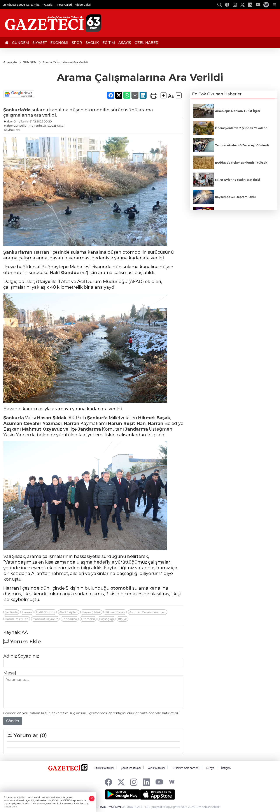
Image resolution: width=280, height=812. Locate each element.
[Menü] (274, 4)
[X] (121, 782)
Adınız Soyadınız (21, 656)
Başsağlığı (106, 619)
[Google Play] (122, 794)
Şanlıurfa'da (17, 109)
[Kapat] (91, 798)
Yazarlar (48, 4)
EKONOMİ (59, 43)
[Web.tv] (266, 4)
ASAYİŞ (124, 43)
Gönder (12, 721)
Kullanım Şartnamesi (185, 768)
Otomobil (88, 619)
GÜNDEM (20, 43)
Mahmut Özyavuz (42, 429)
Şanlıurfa (13, 417)
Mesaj (9, 673)
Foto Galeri (64, 4)
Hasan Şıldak (51, 417)
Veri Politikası (156, 768)
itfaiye (43, 281)
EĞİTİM (108, 43)
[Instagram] (134, 782)
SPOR (77, 43)
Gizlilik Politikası (103, 768)
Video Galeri (83, 4)
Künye (210, 768)
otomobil (120, 588)
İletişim (226, 768)
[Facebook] (108, 782)
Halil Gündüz (64, 272)
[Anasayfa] (6, 42)
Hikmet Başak (154, 417)
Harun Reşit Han (127, 423)
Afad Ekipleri (68, 612)
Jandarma (89, 429)
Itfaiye (122, 619)
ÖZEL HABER (146, 43)
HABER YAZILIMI (110, 807)
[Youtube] (159, 782)
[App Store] (157, 794)
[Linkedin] (146, 782)
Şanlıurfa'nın (17, 252)
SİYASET (39, 43)
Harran (41, 252)
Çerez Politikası (131, 768)
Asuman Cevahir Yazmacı (32, 423)
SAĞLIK (92, 43)
